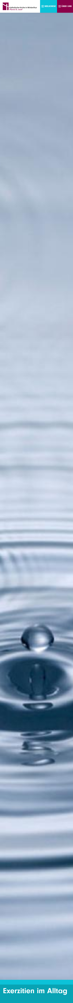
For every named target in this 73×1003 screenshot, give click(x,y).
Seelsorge (50, 6)
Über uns (66, 6)
